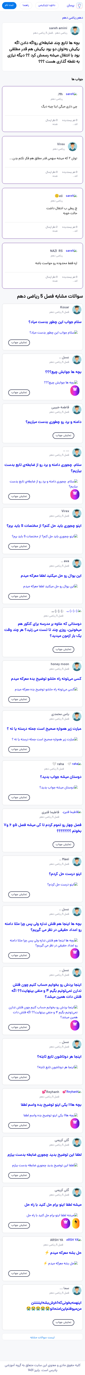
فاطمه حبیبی (60, 407)
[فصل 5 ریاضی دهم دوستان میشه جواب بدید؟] (42, 787)
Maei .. (64, 859)
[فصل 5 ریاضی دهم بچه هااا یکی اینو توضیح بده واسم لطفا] (42, 1115)
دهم (80, 17)
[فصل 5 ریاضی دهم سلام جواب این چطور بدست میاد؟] (42, 332)
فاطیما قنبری (50, 812)
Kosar (64, 307)
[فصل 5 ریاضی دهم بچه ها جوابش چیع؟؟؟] (42, 382)
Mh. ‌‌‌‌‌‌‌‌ (60, 94)
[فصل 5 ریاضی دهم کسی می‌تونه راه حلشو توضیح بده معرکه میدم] (42, 689)
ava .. (65, 561)
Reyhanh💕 (50, 1092)
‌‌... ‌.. (66, 450)
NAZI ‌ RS (56, 251)
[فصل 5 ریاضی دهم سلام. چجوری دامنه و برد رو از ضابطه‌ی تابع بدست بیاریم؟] (42, 484)
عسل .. (64, 357)
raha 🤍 (58, 764)
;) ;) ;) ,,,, (57, 611)
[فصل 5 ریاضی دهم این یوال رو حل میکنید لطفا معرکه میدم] (42, 586)
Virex (61, 144)
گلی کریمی (62, 1140)
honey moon (60, 664)
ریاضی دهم (69, 17)
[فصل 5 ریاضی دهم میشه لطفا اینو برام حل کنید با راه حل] (42, 1215)
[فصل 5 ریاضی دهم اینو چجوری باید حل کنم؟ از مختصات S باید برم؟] (42, 536)
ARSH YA (56, 1240)
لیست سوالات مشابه (42, 1338)
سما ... (64, 1288)
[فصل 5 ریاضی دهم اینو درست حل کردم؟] (42, 884)
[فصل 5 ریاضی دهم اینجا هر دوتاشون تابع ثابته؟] (42, 1067)
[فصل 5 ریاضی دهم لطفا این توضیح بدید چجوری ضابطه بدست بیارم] (42, 1165)
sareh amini (58, 28)
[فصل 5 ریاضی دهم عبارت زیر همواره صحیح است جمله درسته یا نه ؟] (42, 739)
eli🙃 (59, 196)
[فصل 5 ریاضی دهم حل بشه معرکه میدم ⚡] (42, 1263)
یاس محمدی (60, 714)
